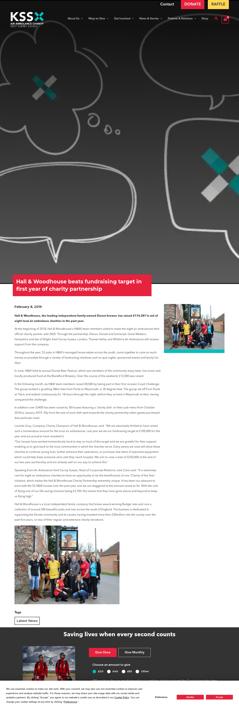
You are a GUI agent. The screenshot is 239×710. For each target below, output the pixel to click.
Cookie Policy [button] (121, 697)
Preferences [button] (70, 701)
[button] (81, 18)
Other (145, 671)
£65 (129, 671)
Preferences (161, 697)
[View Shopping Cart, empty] (225, 19)
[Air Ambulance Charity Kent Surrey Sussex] (27, 19)
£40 (115, 671)
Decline (190, 697)
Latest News (27, 621)
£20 (100, 671)
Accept (219, 697)
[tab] (103, 652)
